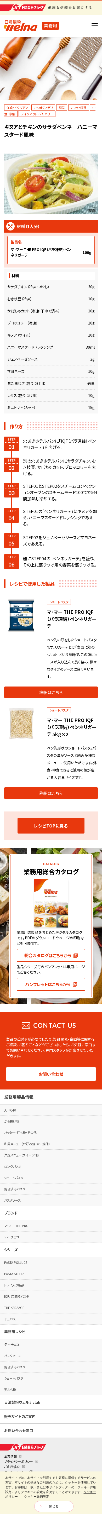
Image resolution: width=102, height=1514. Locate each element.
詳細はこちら (51, 692)
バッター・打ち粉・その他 (20, 1132)
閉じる (54, 1506)
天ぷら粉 (10, 1110)
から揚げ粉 (11, 1121)
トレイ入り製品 (14, 1285)
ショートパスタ (13, 1177)
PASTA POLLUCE (15, 1262)
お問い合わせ (51, 1074)
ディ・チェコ (11, 1237)
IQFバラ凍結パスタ (16, 1296)
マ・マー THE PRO (16, 1225)
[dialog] (51, 1492)
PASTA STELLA (14, 1273)
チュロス (10, 1319)
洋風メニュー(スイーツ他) (21, 1155)
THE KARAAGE (14, 1307)
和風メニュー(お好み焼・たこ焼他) (27, 1143)
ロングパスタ (12, 1166)
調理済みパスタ (14, 1189)
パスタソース (12, 1200)
